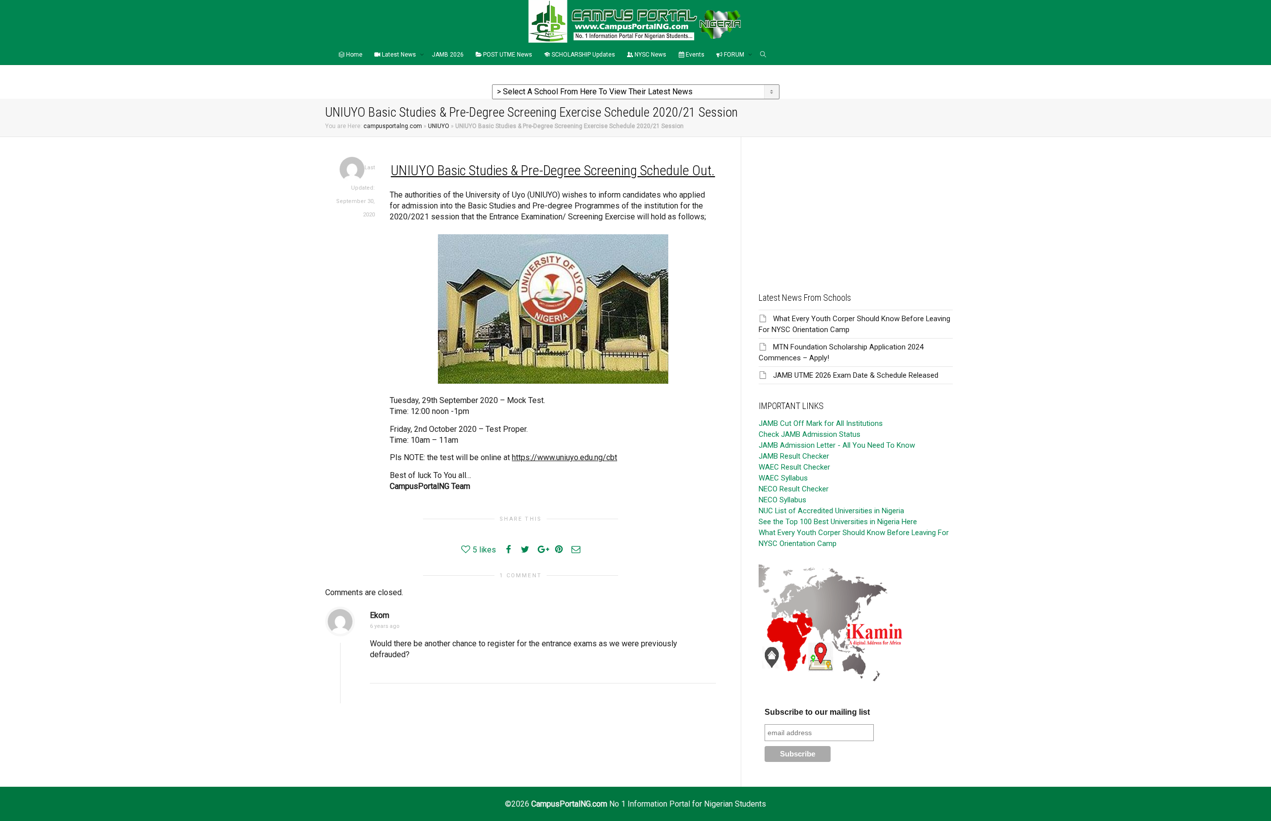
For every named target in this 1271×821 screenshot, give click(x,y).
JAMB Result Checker (794, 456)
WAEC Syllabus (783, 478)
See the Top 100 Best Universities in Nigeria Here (838, 521)
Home (353, 54)
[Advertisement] (856, 206)
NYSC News (649, 54)
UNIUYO (438, 126)
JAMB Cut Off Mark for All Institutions (821, 423)
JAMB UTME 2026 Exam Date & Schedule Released (855, 375)
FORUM (734, 54)
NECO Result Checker (794, 488)
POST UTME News (507, 54)
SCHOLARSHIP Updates (582, 54)
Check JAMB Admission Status (809, 434)
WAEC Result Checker (794, 467)
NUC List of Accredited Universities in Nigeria (831, 510)
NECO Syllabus (782, 499)
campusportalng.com (392, 126)
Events (694, 54)
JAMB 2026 (448, 54)
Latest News (399, 54)
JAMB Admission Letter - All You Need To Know (837, 445)
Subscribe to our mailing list (817, 712)
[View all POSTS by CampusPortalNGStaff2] (352, 169)
